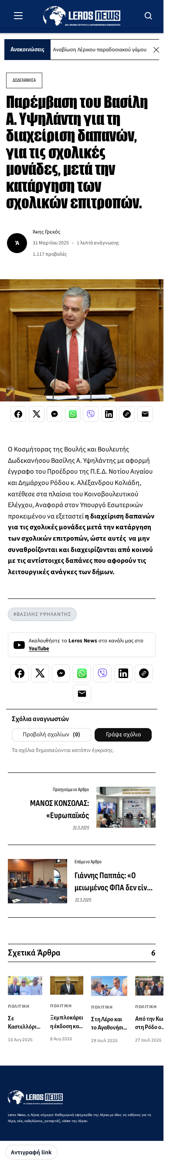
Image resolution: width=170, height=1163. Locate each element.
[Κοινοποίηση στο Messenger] (54, 414)
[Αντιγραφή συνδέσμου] (127, 414)
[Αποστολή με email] (145, 414)
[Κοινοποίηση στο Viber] (91, 414)
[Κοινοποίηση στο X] (36, 414)
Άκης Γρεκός (46, 232)
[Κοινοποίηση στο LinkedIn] (109, 414)
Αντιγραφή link (31, 1152)
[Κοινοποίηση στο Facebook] (18, 414)
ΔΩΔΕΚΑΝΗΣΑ (24, 80)
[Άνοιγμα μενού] (18, 15)
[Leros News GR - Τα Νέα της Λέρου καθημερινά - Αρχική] (81, 16)
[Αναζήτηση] (148, 15)
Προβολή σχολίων (51, 734)
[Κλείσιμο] (156, 50)
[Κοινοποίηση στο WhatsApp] (73, 414)
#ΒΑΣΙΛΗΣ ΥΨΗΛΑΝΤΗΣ (42, 614)
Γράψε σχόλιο (123, 734)
